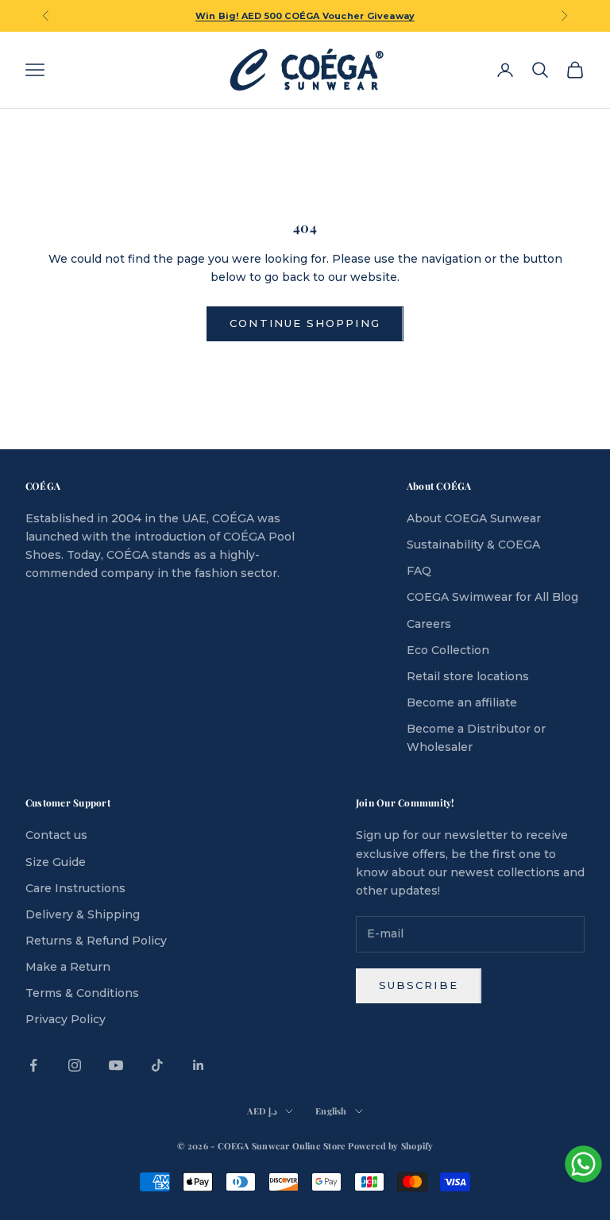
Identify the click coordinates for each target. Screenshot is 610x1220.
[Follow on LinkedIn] (199, 1065)
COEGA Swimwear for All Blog (492, 597)
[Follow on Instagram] (75, 1065)
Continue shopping (305, 323)
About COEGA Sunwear (474, 518)
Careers (429, 624)
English (331, 1111)
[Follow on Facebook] (33, 1065)
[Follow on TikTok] (157, 1065)
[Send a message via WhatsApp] (583, 1164)
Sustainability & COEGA (473, 544)
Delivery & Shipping (82, 914)
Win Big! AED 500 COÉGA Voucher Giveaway (305, 15)
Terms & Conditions (82, 993)
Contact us (56, 835)
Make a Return (67, 967)
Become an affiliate (462, 702)
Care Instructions (75, 888)
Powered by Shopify (390, 1146)
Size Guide (55, 862)
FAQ (419, 571)
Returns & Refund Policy (96, 940)
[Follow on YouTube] (116, 1065)
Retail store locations (468, 676)
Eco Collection (448, 650)
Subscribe (418, 985)
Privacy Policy (65, 1019)
